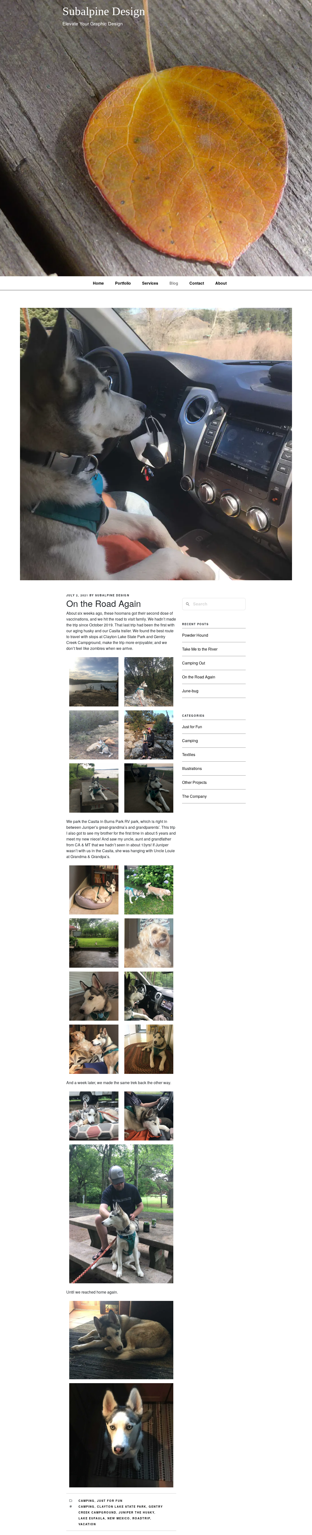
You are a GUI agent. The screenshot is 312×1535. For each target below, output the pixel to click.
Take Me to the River (199, 649)
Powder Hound (195, 635)
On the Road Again (198, 677)
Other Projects (194, 782)
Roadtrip (141, 1518)
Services (150, 283)
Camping (86, 1501)
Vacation (87, 1524)
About (221, 283)
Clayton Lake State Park (121, 1506)
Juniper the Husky (136, 1512)
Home (98, 283)
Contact (196, 283)
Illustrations (192, 768)
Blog (173, 283)
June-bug (190, 691)
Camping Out (193, 663)
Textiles (188, 754)
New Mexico (118, 1518)
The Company (194, 796)
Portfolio (123, 283)
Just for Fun (110, 1501)
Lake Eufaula (91, 1518)
